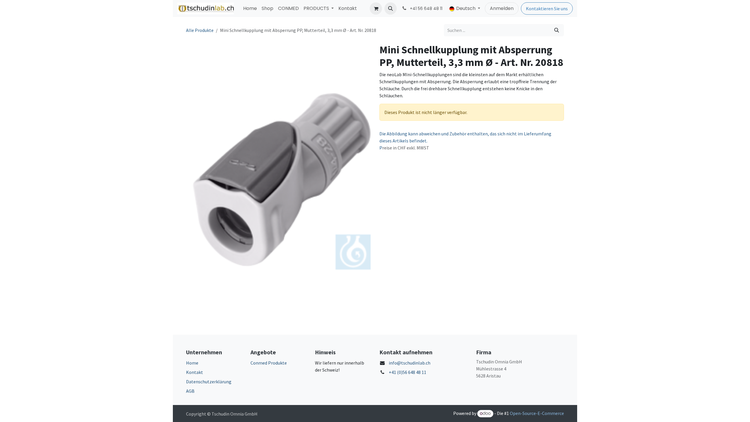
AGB (190, 391)
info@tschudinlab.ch (409, 363)
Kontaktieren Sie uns (547, 8)
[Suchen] (556, 30)
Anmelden (502, 8)
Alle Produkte (200, 30)
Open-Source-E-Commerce (537, 413)
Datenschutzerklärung (208, 381)
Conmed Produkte (268, 363)
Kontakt (194, 372)
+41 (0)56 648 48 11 (407, 372)
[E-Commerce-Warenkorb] (376, 8)
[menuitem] (250, 8)
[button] (390, 8)
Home (192, 363)
